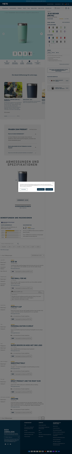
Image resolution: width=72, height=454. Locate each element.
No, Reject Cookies (41, 189)
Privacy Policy (31, 185)
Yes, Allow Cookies (49, 189)
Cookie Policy (36, 185)
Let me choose (23, 189)
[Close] (53, 183)
